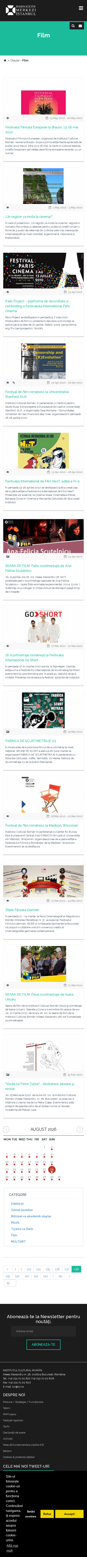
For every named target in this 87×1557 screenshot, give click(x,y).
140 (17, 1276)
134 (38, 1269)
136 (57, 1269)
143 (45, 1276)
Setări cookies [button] (30, 1514)
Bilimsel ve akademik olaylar (31, 1216)
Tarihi (6, 1426)
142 (36, 1276)
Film (14, 1235)
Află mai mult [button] (12, 1548)
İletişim (7, 1450)
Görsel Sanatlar (22, 1210)
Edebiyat (17, 1203)
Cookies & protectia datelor (19, 1457)
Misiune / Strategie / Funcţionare (23, 1401)
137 (67, 1269)
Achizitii (8, 1438)
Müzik (15, 1222)
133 (29, 1269)
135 (48, 1269)
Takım (6, 1408)
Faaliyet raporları (13, 1420)
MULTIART (18, 1241)
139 (7, 1276)
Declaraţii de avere (14, 1432)
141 (27, 1276)
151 (60, 1276)
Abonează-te (43, 1345)
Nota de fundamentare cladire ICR (23, 1444)
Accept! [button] (69, 1514)
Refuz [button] (47, 1514)
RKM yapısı (9, 1414)
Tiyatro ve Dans (22, 1229)
